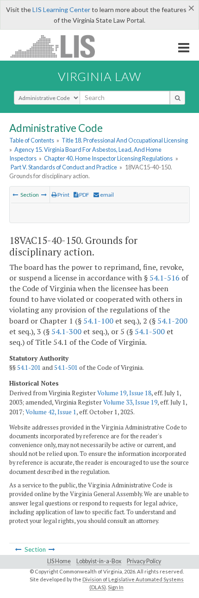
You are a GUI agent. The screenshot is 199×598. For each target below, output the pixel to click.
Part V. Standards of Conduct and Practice (64, 167)
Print (62, 194)
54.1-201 (29, 367)
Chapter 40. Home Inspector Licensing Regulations (108, 158)
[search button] (177, 98)
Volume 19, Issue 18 (124, 393)
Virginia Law (99, 76)
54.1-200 (172, 321)
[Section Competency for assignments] (15, 194)
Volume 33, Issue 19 (130, 402)
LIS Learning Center (61, 9)
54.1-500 (150, 331)
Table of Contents (31, 140)
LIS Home (59, 561)
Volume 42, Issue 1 (50, 412)
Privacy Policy (144, 561)
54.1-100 (98, 321)
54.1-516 (164, 278)
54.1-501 (66, 367)
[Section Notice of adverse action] (44, 194)
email (106, 194)
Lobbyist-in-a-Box (98, 561)
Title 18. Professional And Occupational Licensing (125, 140)
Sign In (116, 587)
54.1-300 (66, 331)
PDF (83, 194)
